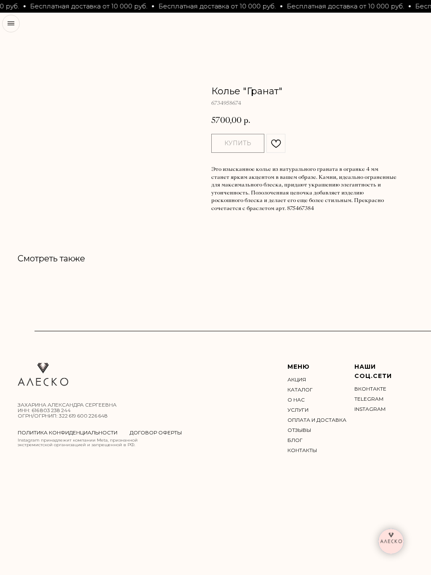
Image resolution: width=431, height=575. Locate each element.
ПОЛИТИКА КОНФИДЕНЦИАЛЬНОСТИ (67, 432)
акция (296, 379)
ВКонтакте (370, 389)
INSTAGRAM (370, 409)
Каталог (300, 389)
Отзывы (299, 430)
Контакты (302, 450)
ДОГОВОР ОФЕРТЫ (156, 432)
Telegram (368, 399)
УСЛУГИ (298, 410)
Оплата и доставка (316, 420)
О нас (296, 400)
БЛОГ (295, 440)
